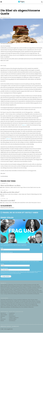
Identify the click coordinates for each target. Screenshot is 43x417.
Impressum (3, 326)
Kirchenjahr (10, 302)
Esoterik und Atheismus (26, 286)
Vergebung (38, 301)
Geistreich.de (3, 319)
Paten (22, 307)
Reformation (24, 292)
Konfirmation (3, 290)
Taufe (37, 292)
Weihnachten (31, 307)
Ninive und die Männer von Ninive (11, 185)
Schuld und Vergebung (31, 292)
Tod (20, 301)
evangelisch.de (12, 313)
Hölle (21, 305)
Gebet (18, 301)
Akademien (3, 316)
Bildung (2, 286)
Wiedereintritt (28, 305)
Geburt (16, 287)
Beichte (12, 305)
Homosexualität (35, 305)
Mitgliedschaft (7, 292)
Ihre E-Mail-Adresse (4, 268)
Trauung (5, 293)
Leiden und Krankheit (27, 290)
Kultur (15, 290)
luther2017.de (3, 313)
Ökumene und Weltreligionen (15, 292)
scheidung (26, 302)
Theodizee (39, 302)
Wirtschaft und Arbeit (22, 293)
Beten (15, 284)
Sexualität (24, 301)
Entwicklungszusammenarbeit (16, 286)
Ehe (12, 301)
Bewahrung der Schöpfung (22, 284)
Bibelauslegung (16, 307)
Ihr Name (2, 264)
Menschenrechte (38, 290)
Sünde (29, 299)
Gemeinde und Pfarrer (22, 287)
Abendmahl (8, 299)
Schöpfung (3, 304)
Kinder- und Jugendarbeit (15, 289)
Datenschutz (15, 326)
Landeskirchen (19, 290)
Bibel (1, 17)
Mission (2, 292)
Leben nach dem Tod (32, 302)
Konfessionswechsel (19, 302)
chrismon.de (11, 314)
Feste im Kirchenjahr (36, 286)
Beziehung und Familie (31, 284)
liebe (14, 304)
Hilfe (41, 245)
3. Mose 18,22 (8, 138)
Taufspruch (19, 304)
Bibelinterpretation (5, 207)
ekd (11, 307)
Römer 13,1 (24, 125)
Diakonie (5, 286)
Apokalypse (8, 307)
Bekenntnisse (11, 284)
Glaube (36, 299)
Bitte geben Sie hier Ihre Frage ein (7, 252)
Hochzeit (23, 305)
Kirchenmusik (30, 289)
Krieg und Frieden (9, 290)
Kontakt (9, 326)
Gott (16, 304)
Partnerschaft (3, 305)
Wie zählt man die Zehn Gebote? (10, 192)
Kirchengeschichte (24, 289)
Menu (1, 1)
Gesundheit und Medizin (32, 287)
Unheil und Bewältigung (12, 293)
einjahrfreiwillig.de (12, 319)
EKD (9, 286)
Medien (33, 290)
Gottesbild (8, 305)
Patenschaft (9, 301)
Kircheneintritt (3, 301)
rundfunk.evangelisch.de (13, 317)
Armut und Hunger (4, 284)
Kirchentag (36, 289)
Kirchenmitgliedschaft (32, 304)
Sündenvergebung (4, 302)
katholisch (26, 307)
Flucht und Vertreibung (5, 287)
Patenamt (32, 299)
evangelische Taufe (9, 304)
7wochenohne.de (12, 320)
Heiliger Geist (16, 305)
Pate (20, 307)
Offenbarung (3, 307)
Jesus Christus (25, 304)
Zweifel (15, 301)
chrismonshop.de (12, 316)
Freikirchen (12, 287)
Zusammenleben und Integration (32, 293)
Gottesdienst (7, 289)
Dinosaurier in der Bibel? (8, 200)
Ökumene (34, 301)
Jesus (14, 302)
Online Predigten (4, 314)
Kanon (12, 207)
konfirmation (24, 299)
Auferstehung (28, 301)
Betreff (2, 248)
